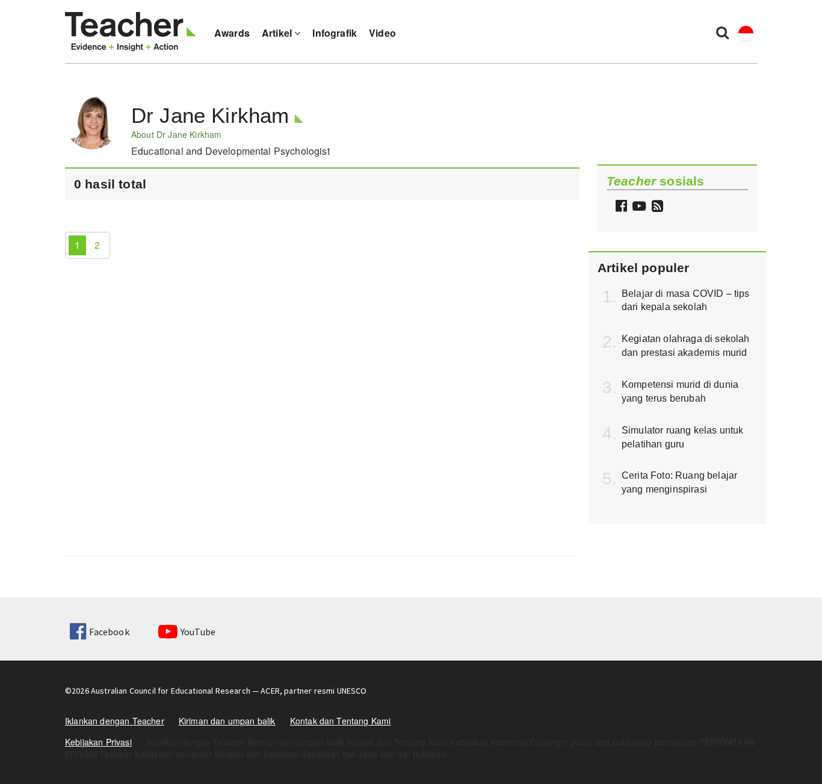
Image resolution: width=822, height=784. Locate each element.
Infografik (334, 33)
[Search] (722, 32)
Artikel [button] (278, 33)
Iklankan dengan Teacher (114, 721)
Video (382, 33)
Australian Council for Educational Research (170, 690)
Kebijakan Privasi (98, 742)
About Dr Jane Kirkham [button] (176, 134)
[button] (656, 207)
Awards (232, 33)
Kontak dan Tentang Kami (340, 721)
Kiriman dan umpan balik (227, 721)
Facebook (109, 632)
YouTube (198, 632)
